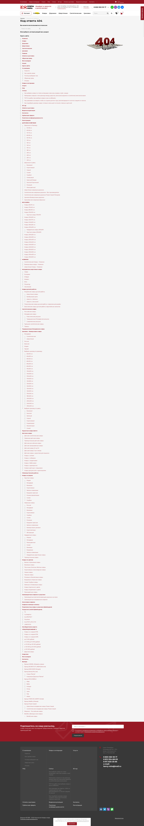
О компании (23, 2)
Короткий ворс (31, 530)
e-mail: (106, 764)
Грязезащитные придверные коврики (35, 599)
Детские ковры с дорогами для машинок (36, 453)
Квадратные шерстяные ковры (36, 555)
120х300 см (30, 386)
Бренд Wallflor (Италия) (31, 701)
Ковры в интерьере (34, 2)
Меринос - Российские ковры (33, 711)
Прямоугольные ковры (31, 557)
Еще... (97, 2)
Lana (28, 691)
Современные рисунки (34, 321)
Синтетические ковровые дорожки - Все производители (41, 192)
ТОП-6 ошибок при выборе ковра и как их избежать (40, 98)
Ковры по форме (27, 475)
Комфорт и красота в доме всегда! (43, 7)
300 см (29, 160)
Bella (28, 684)
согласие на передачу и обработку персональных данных (99, 730)
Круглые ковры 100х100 (34, 214)
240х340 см (30, 403)
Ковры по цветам (27, 560)
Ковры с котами (29, 455)
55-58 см (29, 128)
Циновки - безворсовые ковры (32, 331)
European (27, 274)
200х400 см (30, 401)
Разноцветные (31, 542)
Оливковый (30, 177)
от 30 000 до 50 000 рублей (32, 646)
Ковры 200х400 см (30, 239)
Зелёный (29, 416)
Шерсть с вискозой (32, 301)
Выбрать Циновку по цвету (32, 408)
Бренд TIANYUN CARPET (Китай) (34, 699)
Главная (22, 18)
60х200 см (30, 356)
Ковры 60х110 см (29, 205)
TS (25, 612)
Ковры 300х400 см (30, 254)
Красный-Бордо (31, 180)
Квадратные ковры (30, 535)
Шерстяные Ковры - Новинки (33, 267)
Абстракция (30, 532)
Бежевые (29, 485)
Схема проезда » (61, 8)
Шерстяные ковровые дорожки (34, 190)
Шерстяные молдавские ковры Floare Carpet (40, 706)
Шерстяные (63, 13)
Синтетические (75, 13)
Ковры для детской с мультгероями (35, 470)
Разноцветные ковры (30, 592)
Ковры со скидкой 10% (31, 632)
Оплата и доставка (69, 2)
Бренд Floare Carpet (30, 704)
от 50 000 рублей (29, 649)
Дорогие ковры (29, 651)
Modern (26, 279)
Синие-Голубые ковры (31, 582)
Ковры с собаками (30, 458)
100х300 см (30, 373)
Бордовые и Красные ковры (33, 579)
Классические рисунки (33, 316)
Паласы (26, 326)
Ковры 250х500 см (29, 249)
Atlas (28, 681)
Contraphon (27, 614)
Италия (29, 537)
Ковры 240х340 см (30, 247)
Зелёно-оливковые (32, 490)
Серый (29, 170)
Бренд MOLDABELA (30, 679)
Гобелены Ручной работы (30, 473)
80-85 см (29, 135)
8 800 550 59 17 (100, 7)
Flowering (27, 284)
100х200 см (30, 371)
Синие (28, 498)
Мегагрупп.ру (119, 818)
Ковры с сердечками (30, 460)
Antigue (26, 277)
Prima (28, 689)
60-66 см (29, 130)
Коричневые (30, 488)
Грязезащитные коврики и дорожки (33, 594)
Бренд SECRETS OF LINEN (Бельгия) (35, 666)
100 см (28, 140)
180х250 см (30, 396)
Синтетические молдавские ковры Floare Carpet (41, 709)
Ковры (44, 13)
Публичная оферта (28, 115)
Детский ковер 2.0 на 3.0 (31, 448)
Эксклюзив (27, 286)
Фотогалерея (26, 61)
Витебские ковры (32, 716)
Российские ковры (30, 311)
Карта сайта (26, 66)
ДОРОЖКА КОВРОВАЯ (29, 123)
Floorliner (27, 619)
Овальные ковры (29, 502)
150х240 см (30, 393)
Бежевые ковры (29, 565)
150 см (28, 147)
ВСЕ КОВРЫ (25, 202)
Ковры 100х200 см (29, 217)
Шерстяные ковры (32, 294)
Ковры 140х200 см (29, 222)
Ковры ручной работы (29, 289)
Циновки (87, 13)
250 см (29, 157)
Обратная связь (27, 58)
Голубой (29, 175)
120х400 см (30, 388)
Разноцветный (31, 187)
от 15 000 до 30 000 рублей (32, 644)
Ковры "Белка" (31, 674)
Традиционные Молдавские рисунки (38, 319)
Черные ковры (28, 574)
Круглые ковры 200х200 (34, 232)
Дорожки (52, 13)
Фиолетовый (30, 426)
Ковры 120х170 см (29, 219)
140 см (28, 145)
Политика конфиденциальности (32, 118)
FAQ (49, 2)
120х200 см (30, 383)
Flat (28, 694)
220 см (29, 155)
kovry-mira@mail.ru (112, 766)
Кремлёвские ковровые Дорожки (34, 200)
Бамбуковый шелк (32, 296)
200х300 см (30, 398)
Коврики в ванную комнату (30, 604)
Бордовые (30, 550)
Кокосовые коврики (28, 602)
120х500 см (30, 391)
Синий (28, 172)
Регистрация (26, 120)
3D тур (60, 2)
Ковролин (25, 654)
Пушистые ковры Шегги (29, 430)
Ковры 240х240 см (30, 242)
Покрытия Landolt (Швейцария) (32, 609)
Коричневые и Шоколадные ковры (35, 570)
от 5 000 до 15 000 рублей (32, 642)
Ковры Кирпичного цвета (32, 587)
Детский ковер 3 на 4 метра (32, 450)
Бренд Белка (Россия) (31, 671)
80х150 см (29, 361)
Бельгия (26, 344)
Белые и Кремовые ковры (32, 562)
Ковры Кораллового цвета (32, 589)
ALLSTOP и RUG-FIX (30, 622)
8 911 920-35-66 (110, 762)
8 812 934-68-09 (110, 759)
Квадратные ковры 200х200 (35, 229)
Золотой (29, 413)
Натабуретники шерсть (29, 627)
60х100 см (29, 354)
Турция (26, 349)
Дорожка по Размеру (30, 125)
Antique (29, 686)
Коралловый (30, 423)
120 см (28, 142)
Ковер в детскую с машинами (33, 468)
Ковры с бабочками (30, 463)
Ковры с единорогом (30, 465)
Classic (26, 272)
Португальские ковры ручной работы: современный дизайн (42, 304)
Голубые (29, 500)
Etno (25, 282)
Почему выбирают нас (31, 75)
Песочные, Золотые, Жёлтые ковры (35, 567)
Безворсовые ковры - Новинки (33, 264)
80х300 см (30, 366)
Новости (27, 70)
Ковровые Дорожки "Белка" (35, 676)
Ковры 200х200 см (30, 227)
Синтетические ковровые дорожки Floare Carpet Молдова (42, 195)
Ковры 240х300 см (30, 244)
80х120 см (29, 358)
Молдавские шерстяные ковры (32, 269)
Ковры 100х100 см (29, 212)
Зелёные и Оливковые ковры (33, 584)
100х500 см (30, 378)
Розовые (29, 520)
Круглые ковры (29, 478)
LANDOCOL (27, 624)
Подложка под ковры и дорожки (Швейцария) (37, 607)
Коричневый (30, 167)
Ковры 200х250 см (29, 234)
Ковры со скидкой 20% (31, 637)
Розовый (29, 185)
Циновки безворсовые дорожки (34, 197)
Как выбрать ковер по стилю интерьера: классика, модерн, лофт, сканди (46, 93)
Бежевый (29, 165)
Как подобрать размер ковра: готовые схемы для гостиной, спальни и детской (48, 103)
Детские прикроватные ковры (33, 445)
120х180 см (30, 381)
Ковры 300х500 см (30, 257)
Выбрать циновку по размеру (33, 351)
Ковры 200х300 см (30, 237)
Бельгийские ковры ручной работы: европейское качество (42, 306)
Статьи (54, 2)
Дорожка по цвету (29, 162)
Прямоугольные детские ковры (34, 440)
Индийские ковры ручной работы (34, 291)
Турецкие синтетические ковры (34, 324)
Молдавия (27, 334)
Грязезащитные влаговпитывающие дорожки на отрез (41, 597)
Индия (26, 346)
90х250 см (30, 368)
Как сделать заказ (29, 73)
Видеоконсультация (81, 2)
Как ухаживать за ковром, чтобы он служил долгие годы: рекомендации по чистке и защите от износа (55, 100)
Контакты (91, 2)
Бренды (24, 661)
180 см (28, 150)
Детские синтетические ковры (33, 435)
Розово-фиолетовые (33, 495)
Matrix (28, 696)
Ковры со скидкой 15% (31, 634)
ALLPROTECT (28, 617)
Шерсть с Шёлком (32, 299)
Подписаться (78, 735)
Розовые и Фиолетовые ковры (33, 577)
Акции (24, 63)
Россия (26, 341)
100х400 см (30, 376)
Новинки (36, 13)
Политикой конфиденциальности (94, 732)
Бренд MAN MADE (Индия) (32, 669)
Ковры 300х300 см (30, 252)
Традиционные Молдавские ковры (33, 329)
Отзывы (26, 80)
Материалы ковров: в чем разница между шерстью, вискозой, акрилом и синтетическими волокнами (55, 95)
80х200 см (30, 363)
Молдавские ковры (30, 314)
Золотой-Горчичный (33, 182)
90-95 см (29, 138)
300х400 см (30, 406)
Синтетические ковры (29, 309)
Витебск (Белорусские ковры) (33, 714)
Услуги (43, 2)
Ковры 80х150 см (29, 210)
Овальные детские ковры (32, 438)
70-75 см (29, 133)
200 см (29, 152)
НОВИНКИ (25, 259)
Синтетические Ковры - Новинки (34, 262)
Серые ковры (28, 572)
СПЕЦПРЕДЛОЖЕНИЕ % (29, 629)
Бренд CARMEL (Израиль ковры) (34, 664)
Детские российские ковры (32, 443)
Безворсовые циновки (33, 527)
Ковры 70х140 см (29, 207)
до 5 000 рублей (29, 639)
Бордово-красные (32, 493)
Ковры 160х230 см (29, 224)
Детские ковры (27, 433)
